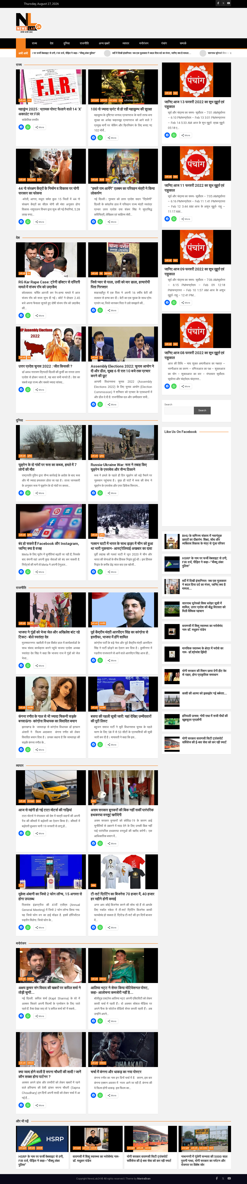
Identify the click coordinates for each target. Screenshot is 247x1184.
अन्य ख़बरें (104, 43)
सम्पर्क (183, 43)
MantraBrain (144, 1178)
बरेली (211, 1148)
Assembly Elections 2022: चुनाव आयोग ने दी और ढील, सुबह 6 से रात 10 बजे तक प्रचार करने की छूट (122, 371)
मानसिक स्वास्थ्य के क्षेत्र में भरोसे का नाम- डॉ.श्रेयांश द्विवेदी (202, 650)
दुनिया (67, 43)
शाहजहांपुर (108, 273)
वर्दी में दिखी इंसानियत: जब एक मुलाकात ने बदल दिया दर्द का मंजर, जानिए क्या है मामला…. (204, 584)
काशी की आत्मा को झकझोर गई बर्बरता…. (204, 693)
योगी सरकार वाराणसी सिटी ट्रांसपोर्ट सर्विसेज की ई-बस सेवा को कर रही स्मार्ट (204, 740)
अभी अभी (22, 100)
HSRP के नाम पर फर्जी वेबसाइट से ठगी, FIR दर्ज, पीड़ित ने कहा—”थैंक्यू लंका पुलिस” (204, 562)
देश (51, 43)
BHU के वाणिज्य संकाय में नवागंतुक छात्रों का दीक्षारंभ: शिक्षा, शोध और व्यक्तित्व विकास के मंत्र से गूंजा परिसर (203, 539)
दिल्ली (102, 180)
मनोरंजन (143, 43)
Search (168, 404)
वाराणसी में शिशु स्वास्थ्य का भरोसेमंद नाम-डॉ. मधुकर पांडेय (202, 628)
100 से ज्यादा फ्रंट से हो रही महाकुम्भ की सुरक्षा (121, 109)
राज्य (34, 43)
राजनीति (84, 43)
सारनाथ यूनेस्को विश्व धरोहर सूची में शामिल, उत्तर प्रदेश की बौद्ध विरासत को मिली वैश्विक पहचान (203, 607)
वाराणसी (39, 1148)
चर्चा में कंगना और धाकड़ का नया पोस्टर (116, 1072)
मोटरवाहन (31, 801)
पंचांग (164, 43)
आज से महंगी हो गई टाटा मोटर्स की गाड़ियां (45, 810)
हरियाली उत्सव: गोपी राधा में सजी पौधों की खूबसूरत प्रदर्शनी (205, 718)
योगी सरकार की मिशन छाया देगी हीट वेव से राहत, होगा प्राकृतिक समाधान (204, 673)
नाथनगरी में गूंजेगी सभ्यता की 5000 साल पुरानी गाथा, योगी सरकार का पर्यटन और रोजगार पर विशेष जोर (204, 1161)
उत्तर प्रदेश (113, 100)
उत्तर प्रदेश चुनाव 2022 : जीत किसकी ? (45, 366)
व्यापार (125, 43)
